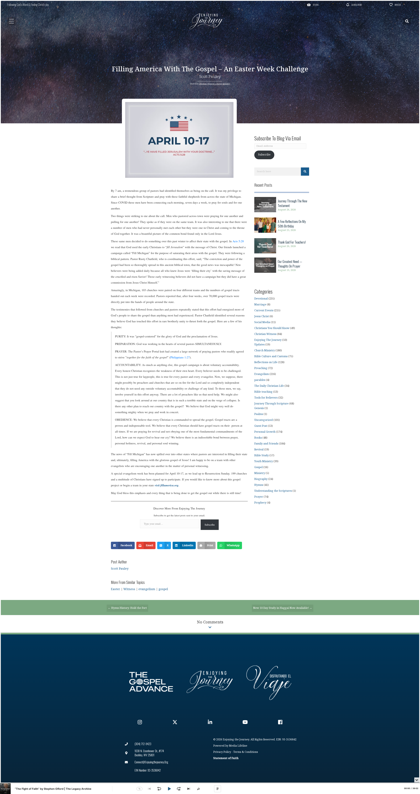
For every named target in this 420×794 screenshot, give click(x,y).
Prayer (258, 496)
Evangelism (261, 374)
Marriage (260, 304)
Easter (115, 589)
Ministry (259, 473)
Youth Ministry (263, 461)
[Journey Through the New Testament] (281, 205)
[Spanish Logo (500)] (269, 681)
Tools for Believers (266, 397)
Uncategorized (263, 420)
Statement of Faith (226, 758)
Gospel (258, 467)
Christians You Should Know (271, 328)
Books (258, 437)
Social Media (262, 322)
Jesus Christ (261, 316)
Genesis (259, 408)
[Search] (305, 171)
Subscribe (210, 524)
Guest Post (260, 426)
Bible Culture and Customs (271, 356)
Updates (259, 344)
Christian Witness (206, 84)
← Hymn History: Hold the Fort (127, 608)
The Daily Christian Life (269, 386)
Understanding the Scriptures (273, 491)
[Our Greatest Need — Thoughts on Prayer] (281, 266)
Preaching (260, 368)
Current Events (263, 310)
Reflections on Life (265, 362)
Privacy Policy (222, 752)
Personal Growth (264, 431)
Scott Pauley (210, 76)
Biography (261, 479)
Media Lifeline (238, 745)
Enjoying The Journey (268, 340)
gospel (163, 589)
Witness (129, 589)
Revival (258, 449)
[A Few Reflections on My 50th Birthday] (281, 225)
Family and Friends (266, 443)
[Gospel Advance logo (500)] (151, 681)
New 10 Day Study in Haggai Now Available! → (282, 608)
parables (259, 380)
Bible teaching (263, 391)
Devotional (261, 298)
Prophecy (260, 502)
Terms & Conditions (245, 752)
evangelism (146, 589)
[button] (313, 4)
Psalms (258, 414)
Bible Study (261, 455)
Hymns (258, 485)
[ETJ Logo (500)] (210, 681)
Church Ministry (222, 84)
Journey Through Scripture (271, 403)
